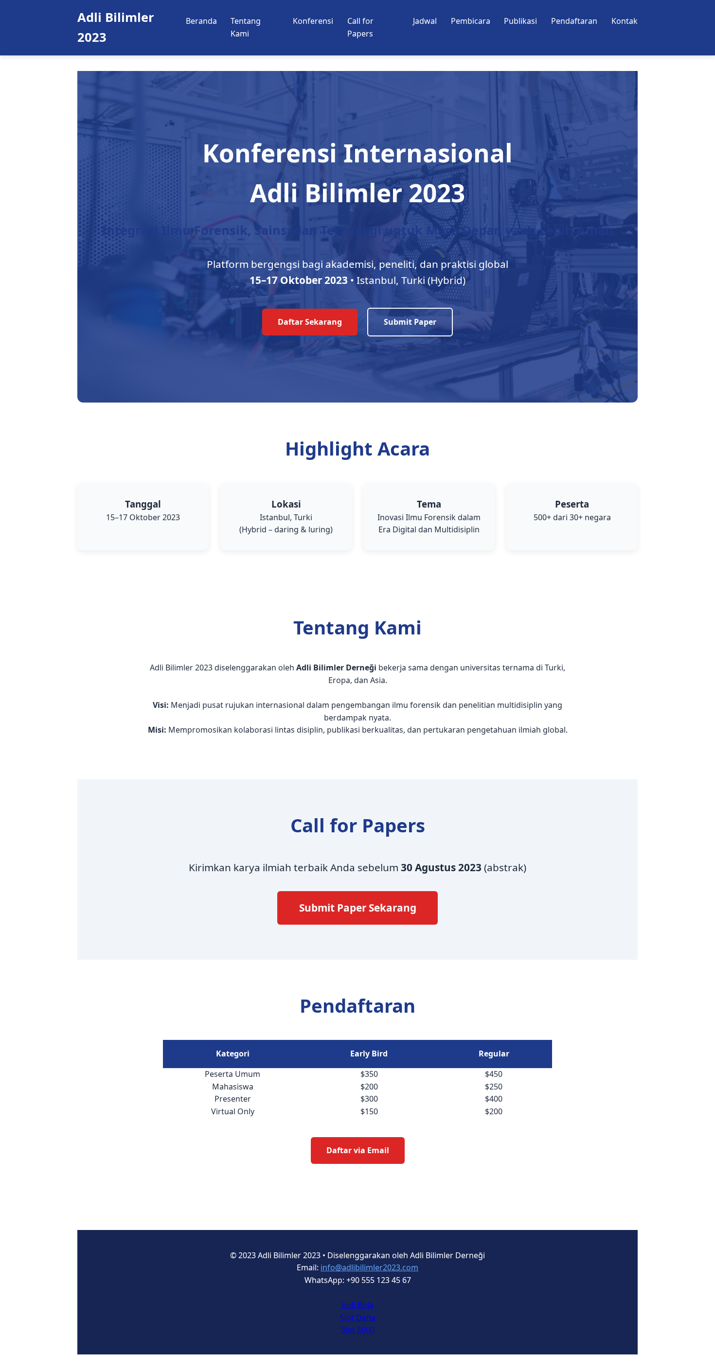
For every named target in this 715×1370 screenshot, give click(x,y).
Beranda (201, 21)
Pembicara (470, 21)
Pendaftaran (574, 21)
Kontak (624, 21)
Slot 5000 (358, 1329)
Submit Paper (410, 321)
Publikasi (520, 21)
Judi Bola (358, 1305)
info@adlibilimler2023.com (369, 1267)
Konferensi (313, 21)
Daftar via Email (357, 1150)
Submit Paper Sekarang (357, 907)
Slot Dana (357, 1317)
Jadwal (425, 21)
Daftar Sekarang (310, 321)
